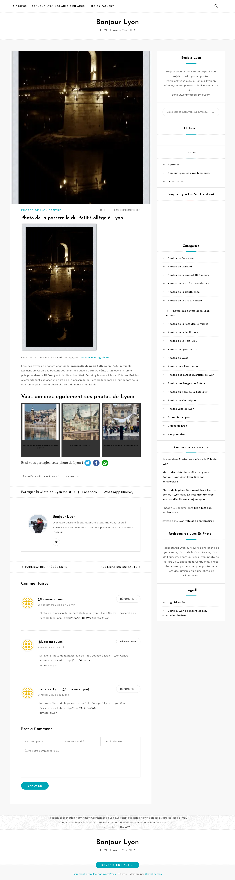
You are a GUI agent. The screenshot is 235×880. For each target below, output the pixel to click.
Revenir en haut (115, 865)
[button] (216, 6)
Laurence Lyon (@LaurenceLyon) (63, 689)
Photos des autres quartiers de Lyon (191, 374)
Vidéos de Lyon (177, 425)
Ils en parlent (102, 6)
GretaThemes (153, 873)
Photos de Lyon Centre (41, 210)
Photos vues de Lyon (181, 408)
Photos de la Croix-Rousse (185, 300)
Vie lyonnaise (176, 434)
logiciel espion (177, 602)
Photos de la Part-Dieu (182, 340)
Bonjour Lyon (117, 22)
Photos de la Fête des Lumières (188, 323)
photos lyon (72, 476)
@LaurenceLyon (50, 599)
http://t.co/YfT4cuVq (78, 660)
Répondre (127, 599)
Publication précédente (46, 567)
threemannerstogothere (94, 357)
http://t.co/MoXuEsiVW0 (81, 707)
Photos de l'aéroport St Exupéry (188, 274)
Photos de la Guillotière (183, 332)
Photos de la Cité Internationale (188, 283)
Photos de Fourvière (181, 257)
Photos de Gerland (180, 266)
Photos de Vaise (178, 357)
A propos (20, 6)
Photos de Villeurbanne (183, 366)
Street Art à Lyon (179, 417)
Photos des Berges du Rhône (186, 383)
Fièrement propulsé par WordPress (95, 873)
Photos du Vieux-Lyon (182, 400)
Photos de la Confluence (184, 291)
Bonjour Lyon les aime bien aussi (59, 6)
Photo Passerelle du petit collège (41, 476)
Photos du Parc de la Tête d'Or (187, 391)
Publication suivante (119, 567)
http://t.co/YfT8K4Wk (77, 617)
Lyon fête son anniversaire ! (196, 520)
